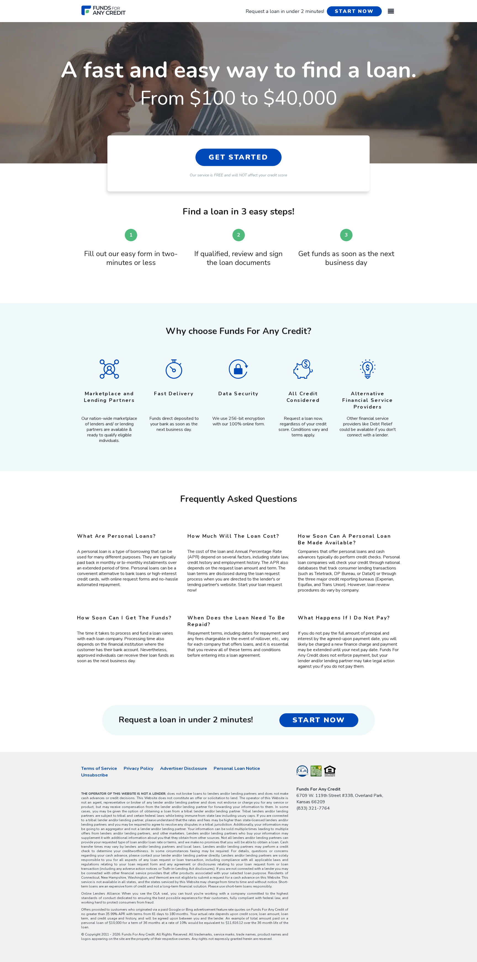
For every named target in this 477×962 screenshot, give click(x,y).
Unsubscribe (94, 775)
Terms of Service (99, 768)
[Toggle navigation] (391, 9)
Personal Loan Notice (237, 768)
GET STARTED (238, 157)
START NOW (354, 11)
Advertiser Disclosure (183, 768)
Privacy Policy (138, 768)
